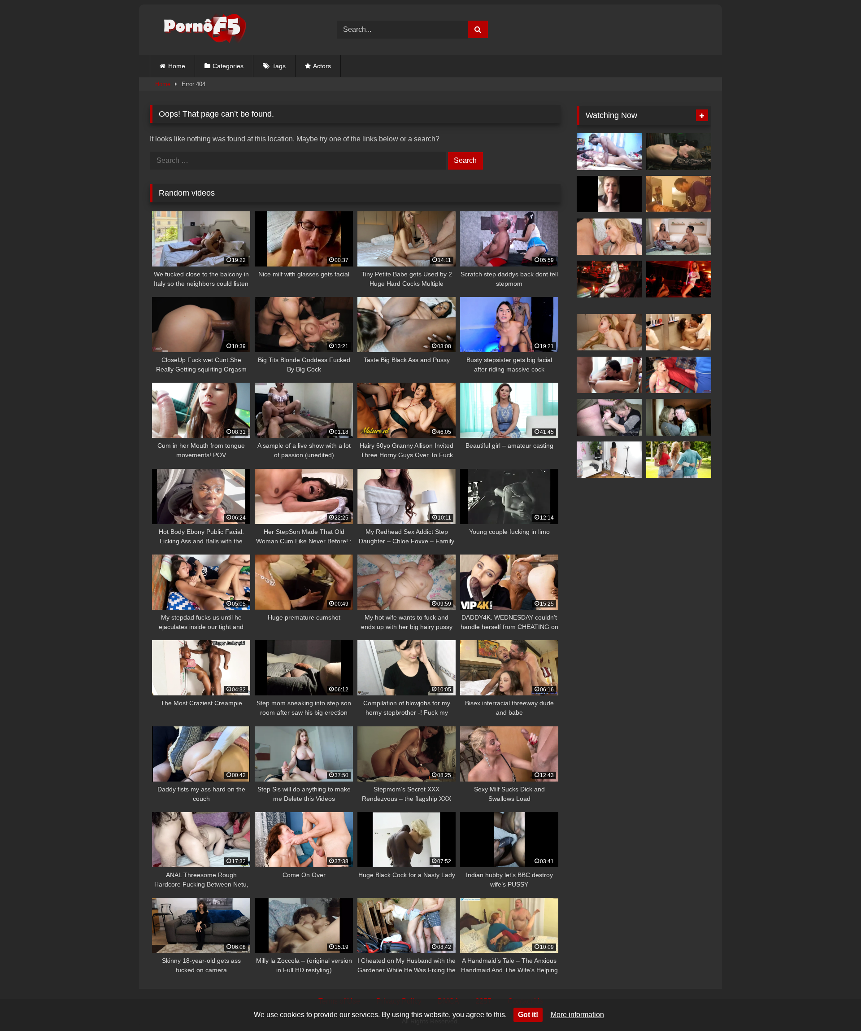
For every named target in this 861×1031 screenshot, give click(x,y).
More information (577, 1014)
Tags (279, 66)
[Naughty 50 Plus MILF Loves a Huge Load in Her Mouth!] (609, 236)
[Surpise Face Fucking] (609, 194)
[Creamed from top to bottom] (678, 417)
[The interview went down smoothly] (609, 279)
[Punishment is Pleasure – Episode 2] (678, 151)
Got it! (528, 1014)
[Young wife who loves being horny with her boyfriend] (609, 151)
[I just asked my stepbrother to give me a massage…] (609, 332)
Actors (322, 66)
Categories (228, 66)
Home (176, 66)
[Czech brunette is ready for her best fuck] (609, 459)
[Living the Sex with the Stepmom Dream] (678, 236)
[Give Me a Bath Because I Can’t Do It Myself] (678, 332)
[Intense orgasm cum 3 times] (678, 194)
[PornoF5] (198, 30)
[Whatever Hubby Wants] (609, 417)
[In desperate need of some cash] (678, 279)
